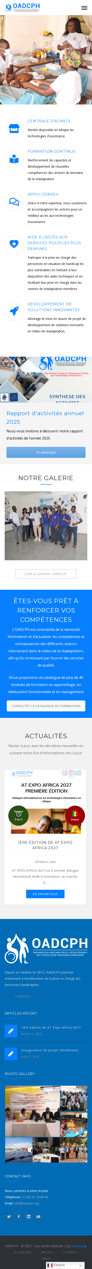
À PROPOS (23, 996)
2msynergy (79, 1246)
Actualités (23, 1252)
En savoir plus (46, 452)
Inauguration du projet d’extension (49, 1050)
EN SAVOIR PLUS (45, 894)
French (59, 1265)
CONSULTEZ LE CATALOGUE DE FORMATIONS (46, 706)
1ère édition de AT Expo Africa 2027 (51, 1027)
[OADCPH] (27, 7)
